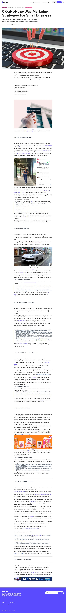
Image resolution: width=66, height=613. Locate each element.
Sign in (54, 2)
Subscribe (61, 592)
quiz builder (40, 400)
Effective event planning (19, 491)
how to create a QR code (30, 282)
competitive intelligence (40, 338)
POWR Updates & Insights (35, 2)
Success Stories (11, 604)
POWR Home (4, 602)
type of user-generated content (23, 153)
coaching (34, 377)
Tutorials (3, 604)
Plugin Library (12, 602)
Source (33, 449)
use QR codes (22, 272)
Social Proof (10, 7)
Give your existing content (32, 393)
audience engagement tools (20, 540)
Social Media (4, 7)
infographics (16, 380)
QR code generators (42, 284)
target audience (22, 320)
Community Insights (46, 2)
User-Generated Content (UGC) (18, 7)
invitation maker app (33, 501)
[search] (63, 2)
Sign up (59, 2)
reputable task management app (41, 339)
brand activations (25, 216)
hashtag (33, 202)
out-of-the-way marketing (27, 131)
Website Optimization (28, 7)
